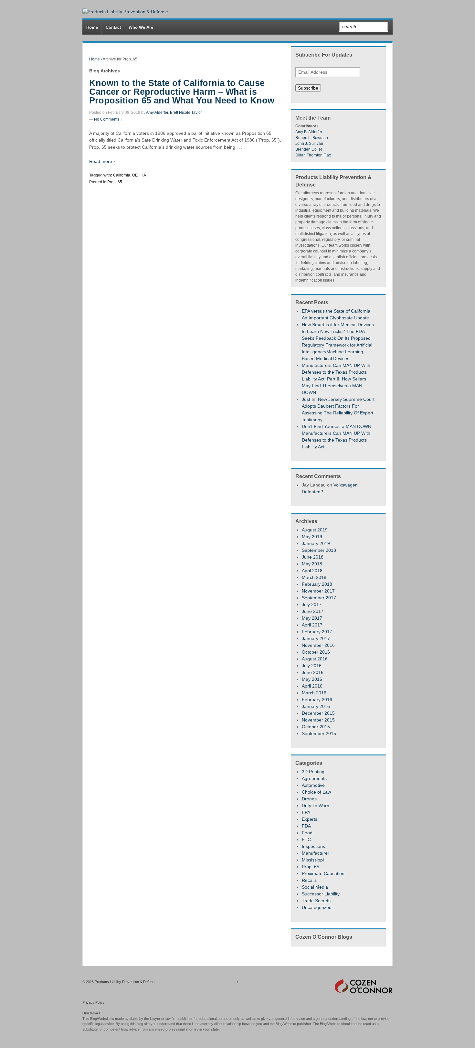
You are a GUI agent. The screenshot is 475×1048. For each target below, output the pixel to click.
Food (307, 832)
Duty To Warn (315, 805)
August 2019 (315, 529)
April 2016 (312, 686)
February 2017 (317, 631)
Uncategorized (317, 907)
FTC (306, 839)
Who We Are (141, 27)
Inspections (313, 846)
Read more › (102, 161)
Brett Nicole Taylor (186, 112)
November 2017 (318, 591)
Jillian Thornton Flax (313, 155)
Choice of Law (316, 792)
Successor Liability (321, 893)
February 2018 (317, 584)
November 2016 (318, 645)
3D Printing (313, 771)
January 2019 (316, 543)
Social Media (315, 887)
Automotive (313, 785)
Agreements (314, 778)
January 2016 (316, 706)
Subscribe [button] (308, 88)
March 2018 (314, 577)
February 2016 (317, 699)
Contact (113, 27)
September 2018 (319, 550)
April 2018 (312, 570)
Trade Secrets (316, 900)
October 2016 (316, 652)
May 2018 (312, 563)
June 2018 (312, 557)
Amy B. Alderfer (308, 132)
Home (92, 27)
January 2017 (316, 638)
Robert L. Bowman (311, 137)
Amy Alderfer (157, 112)
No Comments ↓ (108, 119)
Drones (309, 798)
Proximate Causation (323, 873)
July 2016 (312, 665)
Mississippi (313, 859)
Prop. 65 (114, 182)
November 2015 (318, 719)
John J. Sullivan (309, 143)
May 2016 (312, 679)
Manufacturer (315, 853)
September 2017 (319, 597)
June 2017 (312, 611)
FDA (306, 826)
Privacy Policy (93, 1002)
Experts (309, 819)
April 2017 (312, 624)
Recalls (309, 880)
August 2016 (315, 658)
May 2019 (312, 536)
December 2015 (318, 713)
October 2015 (316, 726)
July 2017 (312, 604)
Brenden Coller (308, 149)
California (121, 175)
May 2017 (312, 618)
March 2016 (314, 692)
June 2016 (312, 672)
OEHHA (139, 175)
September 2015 (319, 733)
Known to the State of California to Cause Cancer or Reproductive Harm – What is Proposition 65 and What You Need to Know (181, 91)
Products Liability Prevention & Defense (125, 982)
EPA (306, 812)
